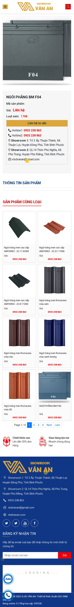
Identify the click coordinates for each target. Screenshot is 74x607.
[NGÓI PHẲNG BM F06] (54, 386)
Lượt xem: (12, 116)
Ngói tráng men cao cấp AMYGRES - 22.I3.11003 (16, 302)
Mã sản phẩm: (15, 103)
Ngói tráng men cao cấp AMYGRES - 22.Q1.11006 (51, 249)
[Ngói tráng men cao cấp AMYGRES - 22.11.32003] (19, 228)
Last (57, 425)
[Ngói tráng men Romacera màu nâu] (19, 333)
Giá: (8, 110)
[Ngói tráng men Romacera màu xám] (54, 280)
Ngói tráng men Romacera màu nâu (17, 355)
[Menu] (5, 7)
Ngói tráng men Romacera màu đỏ (17, 408)
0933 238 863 (32, 130)
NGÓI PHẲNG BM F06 (50, 406)
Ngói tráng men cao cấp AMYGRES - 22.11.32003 (16, 249)
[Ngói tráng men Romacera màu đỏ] (19, 386)
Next (49, 425)
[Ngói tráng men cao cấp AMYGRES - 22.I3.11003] (19, 280)
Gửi (65, 555)
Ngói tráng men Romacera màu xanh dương (52, 355)
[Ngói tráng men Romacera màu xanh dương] (54, 333)
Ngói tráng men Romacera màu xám (52, 302)
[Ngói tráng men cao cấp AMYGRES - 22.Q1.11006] (54, 228)
